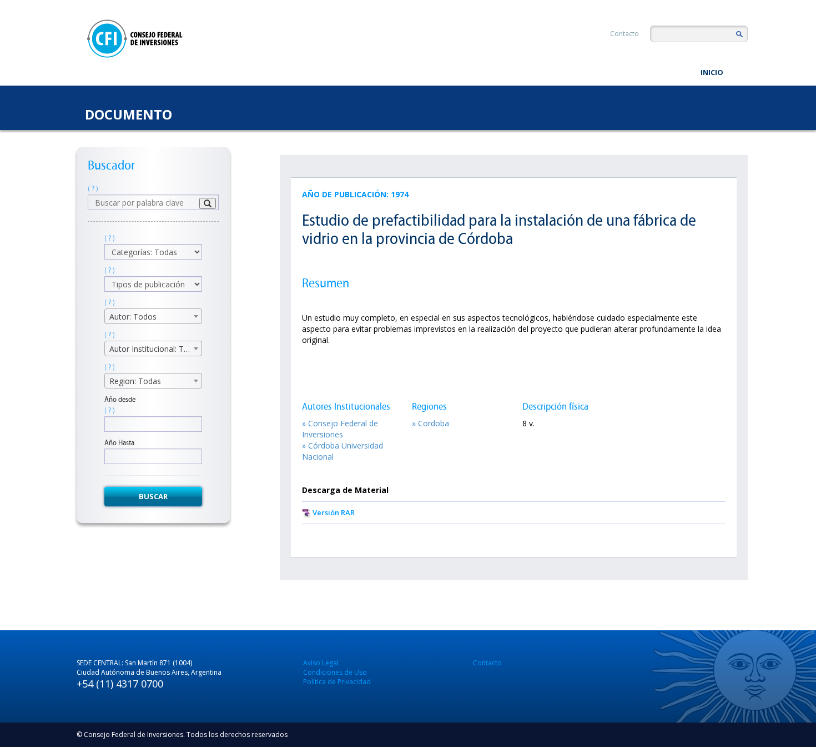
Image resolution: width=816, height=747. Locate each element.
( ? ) (93, 188)
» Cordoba (430, 423)
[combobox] (153, 316)
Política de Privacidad (337, 681)
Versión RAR (334, 512)
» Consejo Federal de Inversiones (340, 429)
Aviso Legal (321, 663)
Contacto (624, 33)
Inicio (712, 72)
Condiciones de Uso (335, 672)
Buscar (153, 496)
